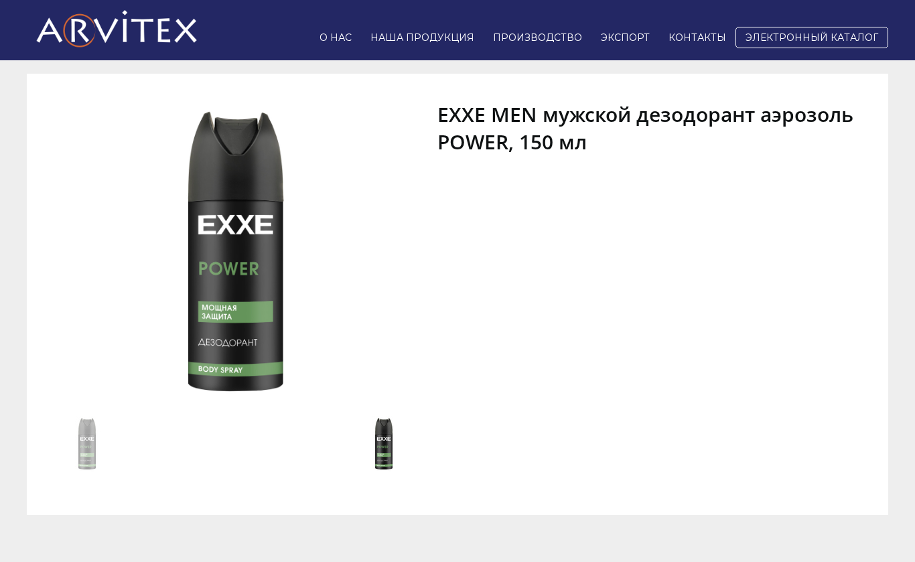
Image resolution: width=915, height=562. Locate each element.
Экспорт (625, 37)
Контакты (697, 37)
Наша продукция (422, 37)
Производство (537, 37)
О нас (336, 37)
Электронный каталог (812, 37)
